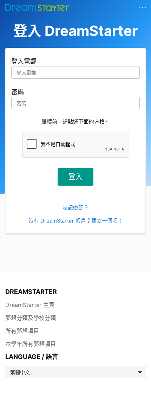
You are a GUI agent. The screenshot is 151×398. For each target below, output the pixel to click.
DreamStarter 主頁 (29, 304)
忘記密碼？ (76, 208)
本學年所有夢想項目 (30, 343)
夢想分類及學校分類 (30, 317)
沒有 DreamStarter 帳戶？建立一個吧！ (75, 221)
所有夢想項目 (22, 330)
